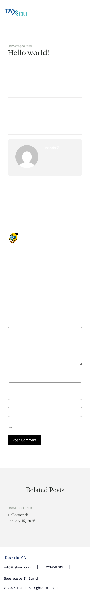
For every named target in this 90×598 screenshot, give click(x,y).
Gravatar (33, 278)
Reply (31, 286)
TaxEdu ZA (15, 558)
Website (14, 404)
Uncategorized (20, 46)
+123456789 (53, 567)
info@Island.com (17, 567)
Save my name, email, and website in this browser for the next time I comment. (46, 426)
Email (13, 386)
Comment (17, 324)
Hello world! (18, 515)
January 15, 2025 (41, 240)
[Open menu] (83, 12)
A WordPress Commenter (47, 235)
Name (14, 369)
